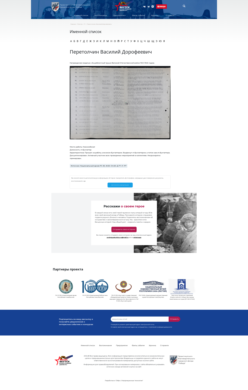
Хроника (154, 15)
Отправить (174, 319)
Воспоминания (100, 15)
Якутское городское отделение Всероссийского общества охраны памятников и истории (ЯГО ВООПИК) (182, 297)
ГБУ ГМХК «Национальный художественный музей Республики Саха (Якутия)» (153, 296)
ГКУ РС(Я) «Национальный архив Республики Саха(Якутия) (65, 296)
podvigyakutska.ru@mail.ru (117, 237)
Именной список (81, 15)
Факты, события (138, 15)
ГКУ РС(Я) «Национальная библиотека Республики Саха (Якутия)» (94, 296)
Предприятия (119, 15)
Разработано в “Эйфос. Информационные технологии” (124, 380)
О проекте (170, 15)
